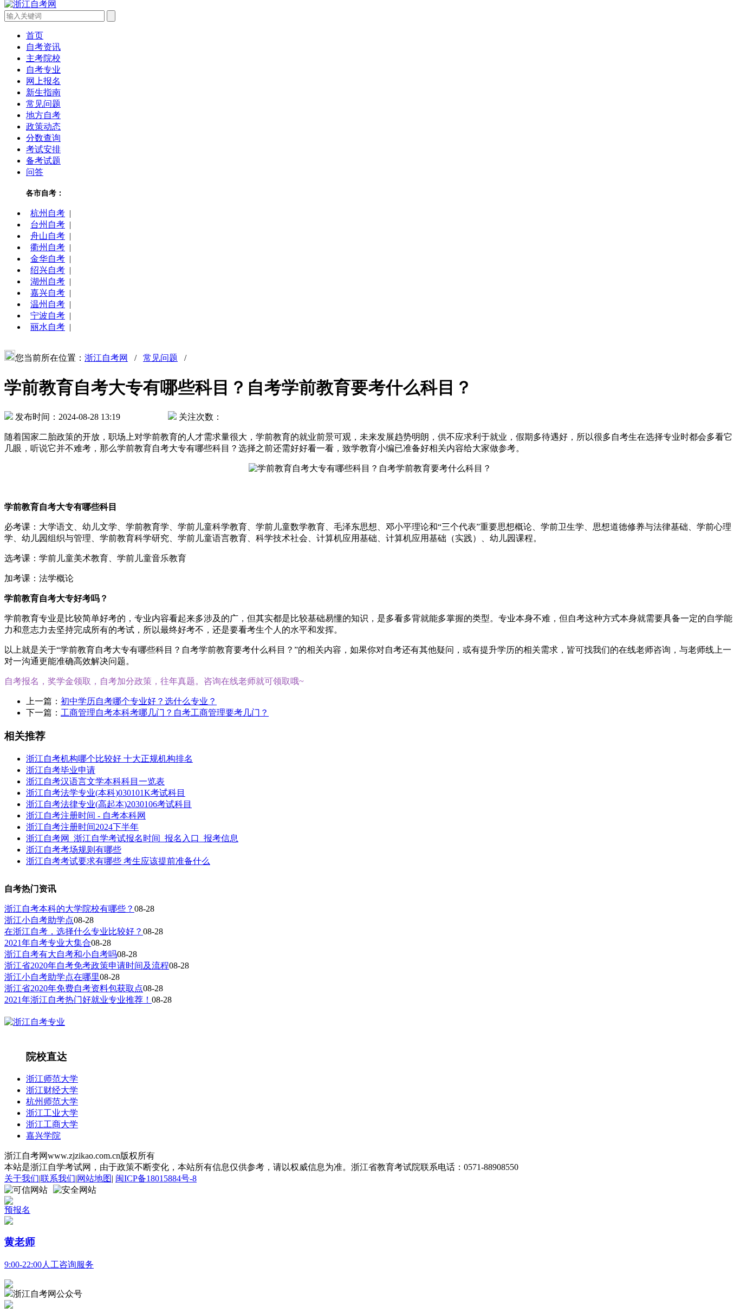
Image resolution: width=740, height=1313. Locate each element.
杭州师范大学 (52, 1101)
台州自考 (47, 224)
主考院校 (43, 58)
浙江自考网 (106, 357)
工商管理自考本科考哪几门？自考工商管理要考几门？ (165, 712)
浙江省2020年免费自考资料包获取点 (73, 988)
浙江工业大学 (52, 1112)
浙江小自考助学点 (39, 920)
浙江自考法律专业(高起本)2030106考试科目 (109, 804)
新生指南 (43, 92)
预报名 (17, 1209)
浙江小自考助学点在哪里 (52, 976)
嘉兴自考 (47, 292)
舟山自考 (47, 235)
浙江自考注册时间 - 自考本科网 (86, 815)
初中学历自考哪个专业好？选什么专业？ (139, 701)
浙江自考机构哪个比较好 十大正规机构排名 (109, 758)
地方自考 (43, 115)
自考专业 (43, 69)
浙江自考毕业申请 (60, 770)
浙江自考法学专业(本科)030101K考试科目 (105, 792)
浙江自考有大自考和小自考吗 (60, 954)
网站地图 (94, 1178)
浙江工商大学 (52, 1124)
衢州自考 (47, 247)
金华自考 (47, 258)
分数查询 (43, 137)
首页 (34, 35)
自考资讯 (43, 46)
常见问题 (43, 103)
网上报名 (43, 81)
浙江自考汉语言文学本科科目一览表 (95, 781)
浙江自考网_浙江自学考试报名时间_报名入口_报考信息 (132, 838)
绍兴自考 (47, 270)
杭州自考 (47, 213)
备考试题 (43, 160)
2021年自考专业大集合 (47, 942)
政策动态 (43, 126)
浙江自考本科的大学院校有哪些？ (69, 908)
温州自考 (47, 304)
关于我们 (21, 1178)
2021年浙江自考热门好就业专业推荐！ (78, 999)
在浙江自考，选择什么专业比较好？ (73, 931)
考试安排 (43, 149)
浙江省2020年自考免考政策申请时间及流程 (86, 965)
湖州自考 (47, 281)
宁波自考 (47, 315)
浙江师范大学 (52, 1078)
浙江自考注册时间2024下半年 (82, 826)
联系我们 (58, 1178)
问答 (34, 172)
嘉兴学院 (43, 1135)
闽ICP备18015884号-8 (156, 1178)
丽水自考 (47, 327)
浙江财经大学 (52, 1090)
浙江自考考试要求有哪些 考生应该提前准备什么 (118, 861)
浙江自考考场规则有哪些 (73, 849)
